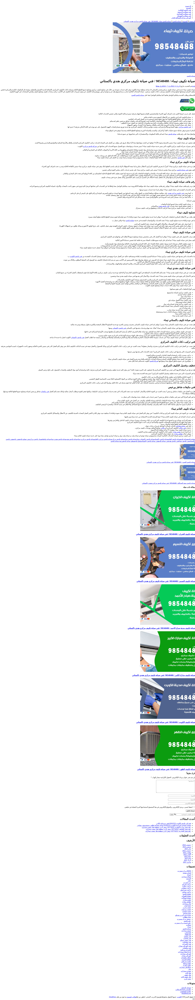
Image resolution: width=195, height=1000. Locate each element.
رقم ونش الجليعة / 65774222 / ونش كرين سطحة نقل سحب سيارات (168, 829)
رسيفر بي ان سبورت (184, 919)
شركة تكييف (154, 361)
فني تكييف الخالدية (184, 10)
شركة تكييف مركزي (90, 146)
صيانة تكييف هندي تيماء (58, 439)
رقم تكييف (187, 921)
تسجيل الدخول (186, 988)
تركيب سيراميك (185, 890)
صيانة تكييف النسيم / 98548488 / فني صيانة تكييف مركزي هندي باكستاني (165, 581)
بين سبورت (187, 882)
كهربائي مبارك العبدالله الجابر (181, 18)
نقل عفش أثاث (186, 977)
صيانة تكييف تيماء (130, 439)
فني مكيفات (45, 391)
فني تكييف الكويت (76, 256)
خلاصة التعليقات (185, 991)
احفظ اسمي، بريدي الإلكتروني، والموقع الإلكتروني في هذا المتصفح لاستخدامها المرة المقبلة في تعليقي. (158, 807)
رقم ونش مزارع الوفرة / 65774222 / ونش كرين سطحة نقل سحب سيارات (166, 827)
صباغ (189, 927)
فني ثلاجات (187, 938)
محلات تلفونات (186, 958)
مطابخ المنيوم (186, 959)
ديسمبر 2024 (186, 845)
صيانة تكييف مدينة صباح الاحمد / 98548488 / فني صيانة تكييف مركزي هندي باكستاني (161, 628)
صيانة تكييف (191, 76)
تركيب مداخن (186, 892)
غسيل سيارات (186, 931)
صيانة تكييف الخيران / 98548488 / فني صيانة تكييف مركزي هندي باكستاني (165, 534)
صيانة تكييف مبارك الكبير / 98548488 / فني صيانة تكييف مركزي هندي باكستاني (163, 675)
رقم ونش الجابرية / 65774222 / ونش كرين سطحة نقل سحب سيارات (168, 831)
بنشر (189, 880)
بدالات (163, 428)
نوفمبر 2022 (187, 852)
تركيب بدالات (186, 886)
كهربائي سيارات (185, 954)
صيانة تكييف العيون (137, 95)
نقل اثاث (188, 973)
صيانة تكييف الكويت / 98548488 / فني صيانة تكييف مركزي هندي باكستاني (165, 722)
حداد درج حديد (186, 909)
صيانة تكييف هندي (71, 439)
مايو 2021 (188, 858)
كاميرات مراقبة (185, 950)
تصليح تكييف (130, 220)
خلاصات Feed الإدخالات (183, 989)
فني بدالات (182, 428)
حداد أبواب (187, 905)
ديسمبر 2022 (186, 850)
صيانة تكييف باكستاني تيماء (145, 439)
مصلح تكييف (138, 441)
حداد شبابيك (187, 913)
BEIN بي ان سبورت (184, 871)
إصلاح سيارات (186, 877)
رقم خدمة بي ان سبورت (183, 923)
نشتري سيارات (186, 971)
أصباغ (189, 875)
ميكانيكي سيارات (185, 967)
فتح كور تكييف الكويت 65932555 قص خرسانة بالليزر (173, 823)
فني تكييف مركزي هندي (176, 193)
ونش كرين (187, 979)
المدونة (188, 8)
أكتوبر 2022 (187, 854)
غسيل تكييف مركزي (36, 439)
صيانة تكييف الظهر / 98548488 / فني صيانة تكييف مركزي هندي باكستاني (166, 769)
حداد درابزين (187, 907)
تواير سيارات (187, 904)
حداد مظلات (187, 917)
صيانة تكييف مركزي (118, 439)
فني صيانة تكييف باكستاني (150, 441)
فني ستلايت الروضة (184, 12)
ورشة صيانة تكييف (117, 441)
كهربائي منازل (186, 956)
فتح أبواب (188, 932)
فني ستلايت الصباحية (184, 14)
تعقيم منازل (177, 432)
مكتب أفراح (187, 965)
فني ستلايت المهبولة (184, 16)
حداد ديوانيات (186, 911)
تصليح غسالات (186, 898)
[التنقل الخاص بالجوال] (194, 1)
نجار (189, 969)
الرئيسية (188, 6)
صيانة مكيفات (46, 439)
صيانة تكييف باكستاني (161, 439)
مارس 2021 (187, 862)
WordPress (112, 997)
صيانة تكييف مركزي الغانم (103, 439)
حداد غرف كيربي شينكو (183, 915)
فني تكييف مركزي (185, 127)
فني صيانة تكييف (182, 170)
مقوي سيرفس (186, 961)
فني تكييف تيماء (184, 441)
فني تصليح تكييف (24, 439)
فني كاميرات (186, 944)
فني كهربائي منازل (184, 946)
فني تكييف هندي (163, 206)
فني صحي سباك (185, 940)
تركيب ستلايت (186, 888)
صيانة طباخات (180, 426)
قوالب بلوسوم (131, 997)
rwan (193, 86)
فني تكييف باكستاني (119, 328)
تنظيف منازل (178, 434)
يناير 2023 (188, 849)
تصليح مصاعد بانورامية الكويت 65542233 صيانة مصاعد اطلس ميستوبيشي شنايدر (164, 825)
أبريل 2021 (187, 860)
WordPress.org (186, 993)
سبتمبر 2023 (187, 847)
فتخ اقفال (187, 934)
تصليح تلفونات (186, 896)
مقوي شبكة (187, 963)
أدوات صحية (187, 873)
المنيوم (188, 878)
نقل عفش (187, 975)
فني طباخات (187, 942)
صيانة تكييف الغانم (174, 439)
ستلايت (188, 925)
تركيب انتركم (186, 884)
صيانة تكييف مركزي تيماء (85, 439)
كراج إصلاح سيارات (184, 952)
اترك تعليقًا (159, 86)
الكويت (179, 997)
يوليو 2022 (187, 856)
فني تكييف (181, 157)
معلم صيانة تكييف (128, 441)
